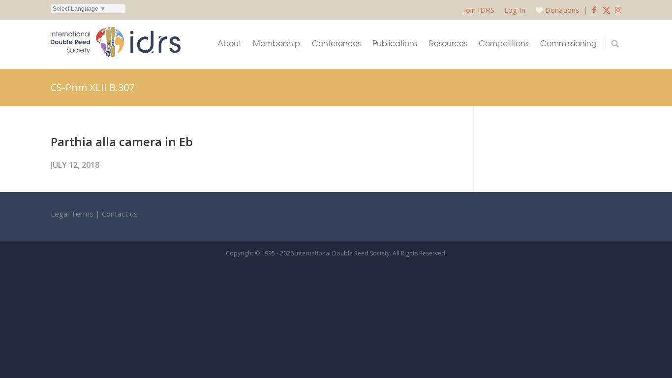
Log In (514, 10)
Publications (394, 43)
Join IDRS (479, 10)
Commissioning (568, 43)
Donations (562, 10)
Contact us (120, 214)
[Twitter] (606, 10)
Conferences (336, 43)
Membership (276, 43)
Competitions (503, 43)
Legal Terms (72, 214)
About (229, 43)
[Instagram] (618, 10)
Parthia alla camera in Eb (122, 141)
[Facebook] (594, 10)
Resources (448, 43)
